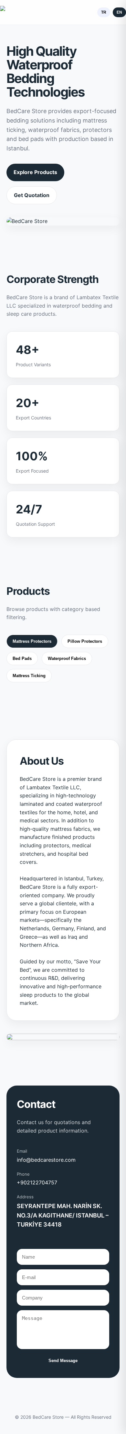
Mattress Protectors (32, 641)
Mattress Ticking (29, 675)
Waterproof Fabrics (67, 658)
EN (119, 12)
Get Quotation (31, 195)
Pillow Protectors (85, 641)
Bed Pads (22, 658)
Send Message (63, 1360)
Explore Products (35, 172)
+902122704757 (37, 1182)
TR (103, 12)
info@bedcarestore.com (46, 1160)
